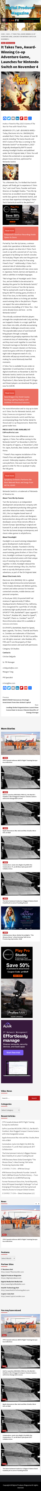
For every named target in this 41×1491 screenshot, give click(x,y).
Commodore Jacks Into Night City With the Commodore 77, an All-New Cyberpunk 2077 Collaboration (17, 867)
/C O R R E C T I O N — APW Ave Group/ (16, 1169)
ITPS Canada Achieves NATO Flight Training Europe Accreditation (18, 1123)
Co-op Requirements (20, 423)
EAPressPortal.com (11, 432)
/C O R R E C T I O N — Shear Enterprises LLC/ (18, 1193)
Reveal (5, 423)
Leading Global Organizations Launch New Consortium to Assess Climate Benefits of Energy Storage (22, 709)
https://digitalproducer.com (11, 1278)
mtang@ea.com (9, 683)
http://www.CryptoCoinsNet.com (13, 1296)
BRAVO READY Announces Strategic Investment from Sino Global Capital (17, 699)
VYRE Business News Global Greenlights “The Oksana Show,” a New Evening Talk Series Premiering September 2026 (18, 937)
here (14, 425)
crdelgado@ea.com (10, 668)
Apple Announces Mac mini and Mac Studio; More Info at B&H (20, 1139)
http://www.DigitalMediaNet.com (13, 1284)
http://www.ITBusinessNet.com (12, 1272)
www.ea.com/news (10, 624)
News (3, 43)
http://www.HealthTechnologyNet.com (15, 1290)
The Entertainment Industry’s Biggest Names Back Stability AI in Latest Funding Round (20, 902)
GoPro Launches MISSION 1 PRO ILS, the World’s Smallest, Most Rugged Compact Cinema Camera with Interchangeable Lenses (19, 796)
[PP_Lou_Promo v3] (20, 214)
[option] (20, 1227)
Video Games (10, 43)
